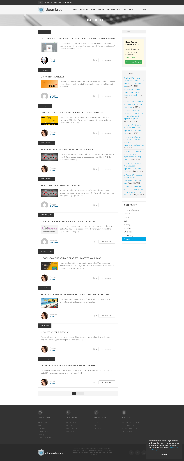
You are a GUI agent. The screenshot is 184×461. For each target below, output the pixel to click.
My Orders (69, 425)
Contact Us (97, 428)
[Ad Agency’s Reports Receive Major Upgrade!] (49, 229)
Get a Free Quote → (133, 62)
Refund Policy (42, 422)
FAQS (131, 10)
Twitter (137, 452)
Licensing (41, 435)
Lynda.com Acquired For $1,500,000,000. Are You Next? (72, 112)
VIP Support (57, 2)
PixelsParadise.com (128, 425)
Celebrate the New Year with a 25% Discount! (68, 365)
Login (143, 10)
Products (84, 10)
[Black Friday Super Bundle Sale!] (49, 193)
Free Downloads (113, 10)
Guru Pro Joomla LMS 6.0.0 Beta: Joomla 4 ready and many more (134, 104)
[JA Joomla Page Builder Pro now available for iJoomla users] (49, 47)
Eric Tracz (54, 97)
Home (75, 10)
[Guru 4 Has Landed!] (49, 84)
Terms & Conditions (44, 438)
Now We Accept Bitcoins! (55, 332)
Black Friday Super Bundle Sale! (60, 185)
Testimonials (42, 428)
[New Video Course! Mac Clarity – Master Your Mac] (49, 266)
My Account (70, 432)
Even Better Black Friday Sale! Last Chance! (67, 149)
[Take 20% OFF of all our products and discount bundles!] (49, 303)
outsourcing (128, 235)
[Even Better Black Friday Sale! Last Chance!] (49, 157)
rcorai (52, 61)
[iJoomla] (51, 9)
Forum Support (99, 422)
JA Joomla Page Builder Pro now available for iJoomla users (78, 38)
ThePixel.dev (130, 57)
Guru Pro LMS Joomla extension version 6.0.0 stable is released (132, 92)
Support (101, 10)
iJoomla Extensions (131, 210)
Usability (127, 217)
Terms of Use (174, 447)
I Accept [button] (164, 454)
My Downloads (67, 2)
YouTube (143, 452)
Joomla (127, 214)
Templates (128, 228)
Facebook (131, 452)
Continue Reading (107, 60)
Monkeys (127, 225)
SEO (125, 221)
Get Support (48, 2)
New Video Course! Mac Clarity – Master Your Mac (71, 258)
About (40, 425)
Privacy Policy (156, 450)
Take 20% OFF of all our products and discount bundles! (75, 294)
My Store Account (72, 428)
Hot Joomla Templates (129, 428)
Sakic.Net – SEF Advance (130, 422)
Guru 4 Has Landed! (52, 76)
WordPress (128, 232)
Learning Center (43, 432)
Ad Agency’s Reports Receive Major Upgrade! (68, 221)
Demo (93, 10)
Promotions (128, 239)
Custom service (127, 432)
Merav (52, 134)
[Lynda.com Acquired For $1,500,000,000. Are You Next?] (49, 120)
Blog (125, 10)
